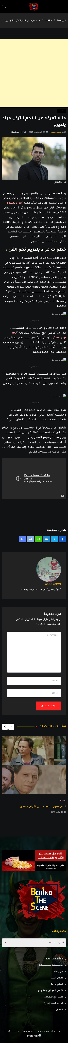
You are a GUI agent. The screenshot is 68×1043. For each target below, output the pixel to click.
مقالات (48, 21)
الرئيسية (61, 21)
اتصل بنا (57, 1010)
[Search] (4, 6)
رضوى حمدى (56, 132)
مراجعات (62, 801)
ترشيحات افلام (54, 959)
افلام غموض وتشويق (50, 991)
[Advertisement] (34, 73)
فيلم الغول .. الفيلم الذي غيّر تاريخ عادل (43, 807)
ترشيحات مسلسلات (51, 965)
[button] (11, 727)
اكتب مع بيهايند (53, 997)
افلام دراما (57, 984)
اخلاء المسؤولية (53, 1003)
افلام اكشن (56, 978)
